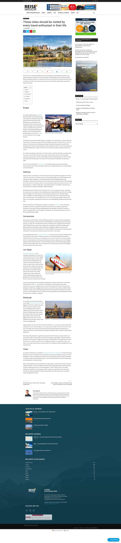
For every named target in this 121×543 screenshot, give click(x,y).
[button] (94, 12)
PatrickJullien (27, 28)
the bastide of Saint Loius (43, 234)
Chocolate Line (41, 164)
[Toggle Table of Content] (29, 87)
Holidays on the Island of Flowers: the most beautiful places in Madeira (85, 113)
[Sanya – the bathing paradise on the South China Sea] (28, 445)
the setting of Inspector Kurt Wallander (52, 353)
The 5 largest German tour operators (42, 450)
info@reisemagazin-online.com (51, 503)
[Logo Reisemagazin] (35, 7)
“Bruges (40, 133)
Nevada (63, 271)
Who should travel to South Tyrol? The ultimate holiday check (34, 383)
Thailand (57, 204)
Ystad (26, 101)
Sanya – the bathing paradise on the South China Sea (46, 443)
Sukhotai (27, 91)
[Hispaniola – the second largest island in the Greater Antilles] (28, 438)
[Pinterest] (31, 31)
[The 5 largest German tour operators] (28, 452)
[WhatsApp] (34, 31)
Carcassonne (28, 94)
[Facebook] (93, 1)
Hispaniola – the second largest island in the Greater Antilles (48, 437)
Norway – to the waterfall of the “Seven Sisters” (87, 99)
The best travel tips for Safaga (83, 105)
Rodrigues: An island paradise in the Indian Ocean (85, 109)
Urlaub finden (113, 539)
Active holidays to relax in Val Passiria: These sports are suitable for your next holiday (61, 383)
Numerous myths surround (29, 253)
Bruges (26, 89)
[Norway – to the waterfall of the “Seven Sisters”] (28, 413)
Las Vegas (27, 96)
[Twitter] (97, 1)
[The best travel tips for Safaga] (28, 426)
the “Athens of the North (35, 303)
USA (35, 284)
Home (24, 16)
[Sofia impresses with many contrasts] (28, 420)
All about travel (30, 16)
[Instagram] (95, 1)
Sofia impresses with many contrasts (84, 102)
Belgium (40, 115)
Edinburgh (27, 98)
